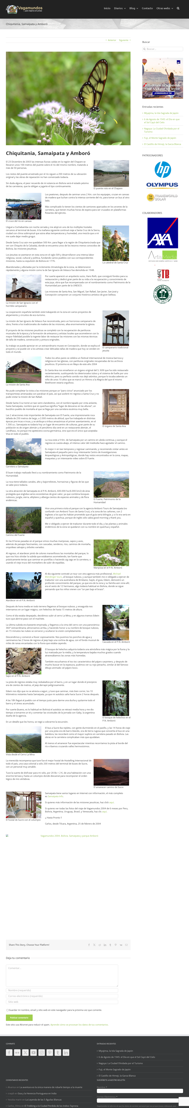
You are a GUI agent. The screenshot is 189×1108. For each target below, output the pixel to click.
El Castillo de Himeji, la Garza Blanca (162, 144)
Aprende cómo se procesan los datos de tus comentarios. (79, 1024)
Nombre (102, 1087)
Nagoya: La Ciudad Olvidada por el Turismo (121, 1063)
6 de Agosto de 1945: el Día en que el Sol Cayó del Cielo (162, 121)
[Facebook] (9, 1052)
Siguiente (123, 40)
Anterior (112, 40)
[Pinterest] (50, 1052)
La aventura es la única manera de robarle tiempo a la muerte (51, 1087)
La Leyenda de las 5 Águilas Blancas (43, 1099)
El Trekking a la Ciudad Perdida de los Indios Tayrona (51, 1105)
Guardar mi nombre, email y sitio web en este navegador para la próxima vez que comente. (55, 1009)
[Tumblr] (58, 1052)
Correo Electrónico (107, 1096)
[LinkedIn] (66, 1052)
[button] (178, 8)
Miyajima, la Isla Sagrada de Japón (161, 113)
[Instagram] (41, 1052)
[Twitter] (25, 1052)
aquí (111, 802)
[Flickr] (17, 1052)
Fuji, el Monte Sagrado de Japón (160, 137)
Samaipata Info (55, 796)
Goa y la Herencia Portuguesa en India (37, 1093)
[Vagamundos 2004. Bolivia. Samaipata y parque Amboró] (68, 881)
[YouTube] (33, 1052)
